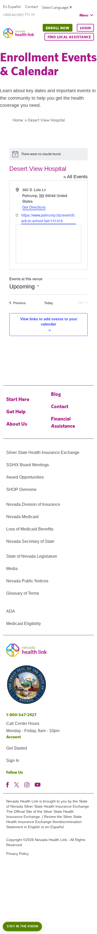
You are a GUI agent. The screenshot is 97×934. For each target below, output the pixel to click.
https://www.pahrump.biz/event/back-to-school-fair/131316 (47, 217)
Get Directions (34, 207)
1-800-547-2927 (21, 714)
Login (85, 28)
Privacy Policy (17, 854)
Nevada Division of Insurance (33, 504)
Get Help (16, 411)
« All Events (75, 176)
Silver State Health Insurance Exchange (42, 452)
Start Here (17, 399)
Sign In (12, 760)
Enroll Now (57, 28)
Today (48, 303)
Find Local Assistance (69, 37)
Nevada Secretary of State (30, 541)
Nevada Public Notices (27, 581)
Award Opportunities (25, 477)
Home (18, 120)
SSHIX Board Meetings (27, 465)
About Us (16, 424)
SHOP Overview (21, 489)
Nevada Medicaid (22, 517)
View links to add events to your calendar (48, 321)
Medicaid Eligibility (23, 623)
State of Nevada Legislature (31, 556)
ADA (10, 611)
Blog (56, 394)
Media (12, 568)
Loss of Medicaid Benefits (29, 529)
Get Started (16, 748)
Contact (31, 6)
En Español (12, 6)
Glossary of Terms (22, 593)
